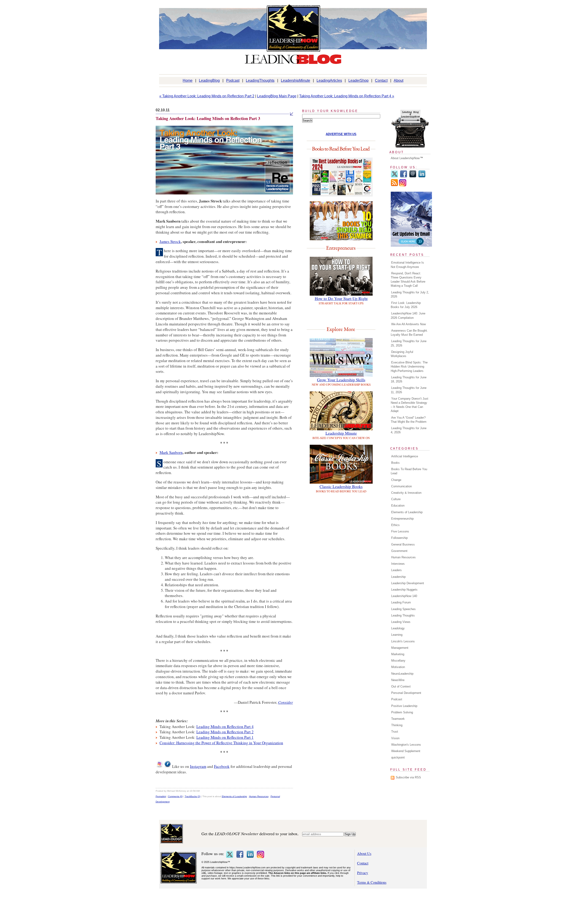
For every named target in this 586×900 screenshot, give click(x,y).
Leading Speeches (403, 609)
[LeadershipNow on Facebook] (167, 766)
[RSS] (394, 185)
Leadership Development (407, 583)
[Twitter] (394, 177)
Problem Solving (402, 712)
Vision (395, 738)
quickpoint (398, 757)
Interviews (398, 563)
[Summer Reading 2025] (341, 238)
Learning (396, 634)
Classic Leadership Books (341, 486)
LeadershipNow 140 (404, 596)
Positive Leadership (404, 706)
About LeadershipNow (405, 158)
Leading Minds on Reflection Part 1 (225, 737)
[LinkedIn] (422, 177)
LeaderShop (358, 80)
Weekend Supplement (405, 751)
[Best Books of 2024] (341, 195)
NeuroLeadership (402, 673)
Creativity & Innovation (406, 492)
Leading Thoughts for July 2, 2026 (410, 294)
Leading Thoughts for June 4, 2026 (408, 430)
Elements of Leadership (234, 796)
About (398, 80)
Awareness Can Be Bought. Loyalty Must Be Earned (409, 332)
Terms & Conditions (371, 882)
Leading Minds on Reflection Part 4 (225, 726)
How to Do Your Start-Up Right (341, 298)
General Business (403, 544)
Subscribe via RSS (408, 777)
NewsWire (397, 680)
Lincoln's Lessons (403, 641)
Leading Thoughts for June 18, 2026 (408, 379)
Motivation (398, 667)
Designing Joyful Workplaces (402, 354)
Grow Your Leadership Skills (341, 379)
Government (399, 551)
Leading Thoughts (403, 615)
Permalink (161, 796)
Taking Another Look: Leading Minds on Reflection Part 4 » (346, 96)
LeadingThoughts (260, 80)
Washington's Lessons (406, 744)
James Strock (170, 241)
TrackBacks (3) (192, 796)
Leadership (398, 576)
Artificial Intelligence (404, 456)
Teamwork (398, 718)
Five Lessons (400, 531)
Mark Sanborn (171, 452)
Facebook (222, 766)
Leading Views (400, 622)
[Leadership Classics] (341, 482)
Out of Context (401, 686)
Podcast (232, 80)
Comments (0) (175, 796)
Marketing (397, 654)
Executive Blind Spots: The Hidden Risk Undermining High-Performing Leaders (409, 366)
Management (399, 647)
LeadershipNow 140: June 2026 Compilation (408, 315)
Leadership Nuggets (404, 589)
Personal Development (406, 693)
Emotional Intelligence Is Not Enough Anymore (407, 264)
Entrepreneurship (402, 518)
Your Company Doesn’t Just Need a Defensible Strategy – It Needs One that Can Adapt (409, 405)
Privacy (362, 872)
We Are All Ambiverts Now (408, 324)
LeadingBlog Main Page (276, 96)
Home (188, 80)
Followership (399, 538)
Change (396, 480)
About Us (364, 853)
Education (397, 505)
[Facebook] (403, 177)
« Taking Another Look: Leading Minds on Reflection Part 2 (206, 96)
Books (395, 462)
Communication (401, 486)
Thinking (396, 725)
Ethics (395, 525)
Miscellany (398, 660)
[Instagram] (403, 185)
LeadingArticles (329, 80)
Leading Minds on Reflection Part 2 (225, 731)
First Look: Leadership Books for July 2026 (406, 305)
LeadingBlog (209, 80)
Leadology (398, 628)
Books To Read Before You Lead (409, 471)
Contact (381, 80)
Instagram (198, 766)
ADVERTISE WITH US (341, 134)
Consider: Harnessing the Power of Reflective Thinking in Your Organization (221, 742)
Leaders (396, 570)
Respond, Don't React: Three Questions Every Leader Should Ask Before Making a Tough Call (408, 280)
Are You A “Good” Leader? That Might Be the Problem (408, 419)
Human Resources (259, 796)
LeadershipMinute (295, 80)
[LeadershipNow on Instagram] (159, 766)
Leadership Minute (341, 433)
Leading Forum (401, 602)
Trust (394, 731)
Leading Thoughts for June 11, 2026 (408, 390)
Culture (396, 499)
